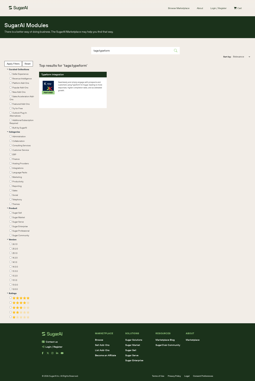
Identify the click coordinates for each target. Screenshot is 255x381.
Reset (28, 63)
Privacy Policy (174, 376)
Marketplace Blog (165, 339)
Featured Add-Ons (21, 104)
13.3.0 (15, 271)
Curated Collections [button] (19, 69)
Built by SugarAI (19, 127)
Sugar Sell (17, 212)
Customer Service (20, 150)
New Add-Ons (18, 92)
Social (15, 195)
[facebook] (44, 354)
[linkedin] (58, 354)
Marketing (17, 177)
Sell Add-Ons (102, 344)
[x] (49, 354)
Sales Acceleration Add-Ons (22, 98)
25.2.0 (15, 248)
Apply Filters (13, 63)
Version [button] (12, 239)
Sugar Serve (18, 221)
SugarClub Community (168, 344)
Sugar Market (18, 217)
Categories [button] (14, 132)
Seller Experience (20, 74)
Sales (14, 190)
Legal (186, 376)
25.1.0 (14, 253)
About (200, 8)
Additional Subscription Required (21, 121)
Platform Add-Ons (20, 83)
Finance (16, 159)
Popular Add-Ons (20, 87)
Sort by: (227, 56)
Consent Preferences (203, 376)
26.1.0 (14, 244)
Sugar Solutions (133, 339)
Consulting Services (21, 145)
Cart (239, 8)
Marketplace (193, 339)
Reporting (17, 186)
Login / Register (218, 8)
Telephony (17, 199)
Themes (16, 204)
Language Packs (19, 172)
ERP (14, 154)
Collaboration (18, 141)
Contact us (52, 341)
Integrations (17, 168)
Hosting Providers (20, 163)
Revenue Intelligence (22, 78)
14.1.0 (14, 262)
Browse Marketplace (178, 8)
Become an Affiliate (105, 355)
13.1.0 (14, 280)
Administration (19, 136)
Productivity (17, 181)
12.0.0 (15, 289)
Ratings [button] (13, 293)
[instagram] (53, 354)
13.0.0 (15, 284)
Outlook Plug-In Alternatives (18, 114)
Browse (99, 339)
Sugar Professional (20, 230)
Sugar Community (20, 235)
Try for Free (17, 108)
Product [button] (13, 208)
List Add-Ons (102, 350)
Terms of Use (158, 376)
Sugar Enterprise (20, 226)
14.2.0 (15, 257)
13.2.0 (15, 275)
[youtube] (63, 354)
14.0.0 (15, 266)
